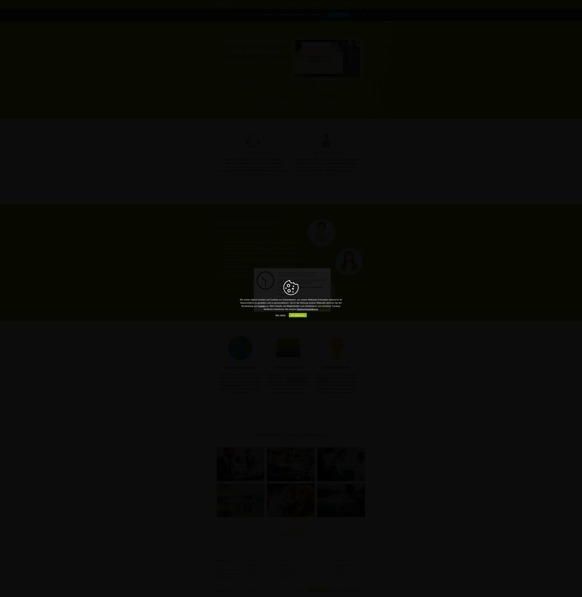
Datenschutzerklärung (307, 309)
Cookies (262, 306)
